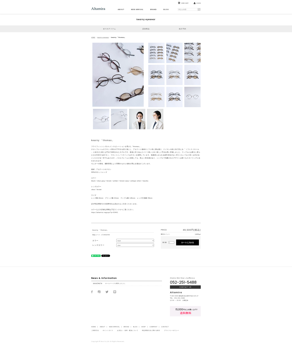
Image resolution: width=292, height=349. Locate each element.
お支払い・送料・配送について (127, 330)
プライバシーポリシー (171, 330)
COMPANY (153, 327)
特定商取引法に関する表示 (151, 330)
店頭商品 (146, 29)
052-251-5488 (183, 282)
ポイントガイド (108, 330)
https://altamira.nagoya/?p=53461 (104, 212)
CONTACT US (185, 287)
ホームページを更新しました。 (115, 283)
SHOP (143, 327)
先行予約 (182, 29)
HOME (93, 37)
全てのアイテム (109, 29)
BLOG (166, 9)
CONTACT (165, 327)
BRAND (153, 9)
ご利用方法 (95, 330)
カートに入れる (187, 242)
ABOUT (121, 9)
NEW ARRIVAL (137, 9)
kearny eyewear (103, 37)
